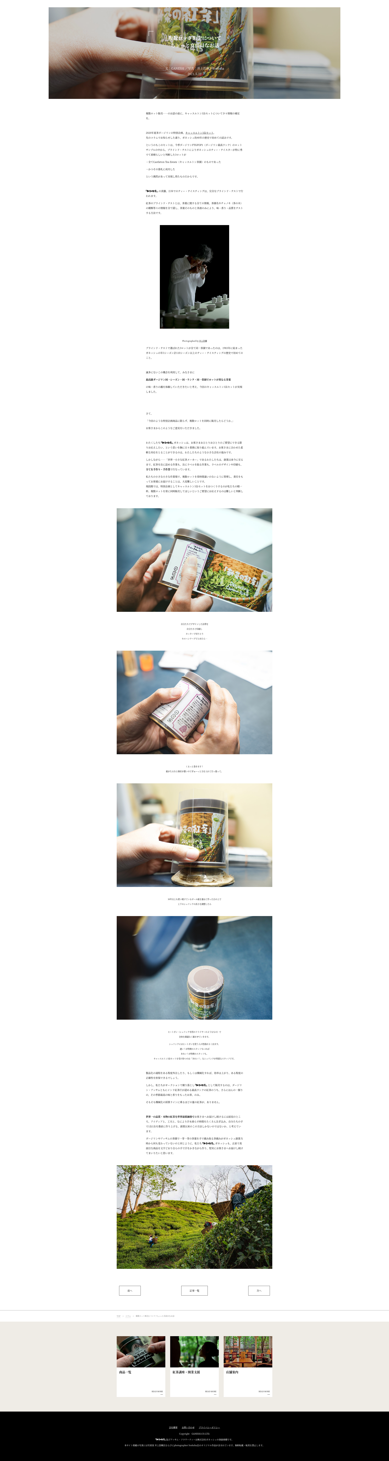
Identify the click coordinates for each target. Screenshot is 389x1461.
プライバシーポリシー (209, 1427)
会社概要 (173, 1427)
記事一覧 (194, 1290)
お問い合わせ (188, 1427)
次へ (259, 1290)
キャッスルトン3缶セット (199, 133)
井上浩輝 (203, 340)
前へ (129, 1290)
